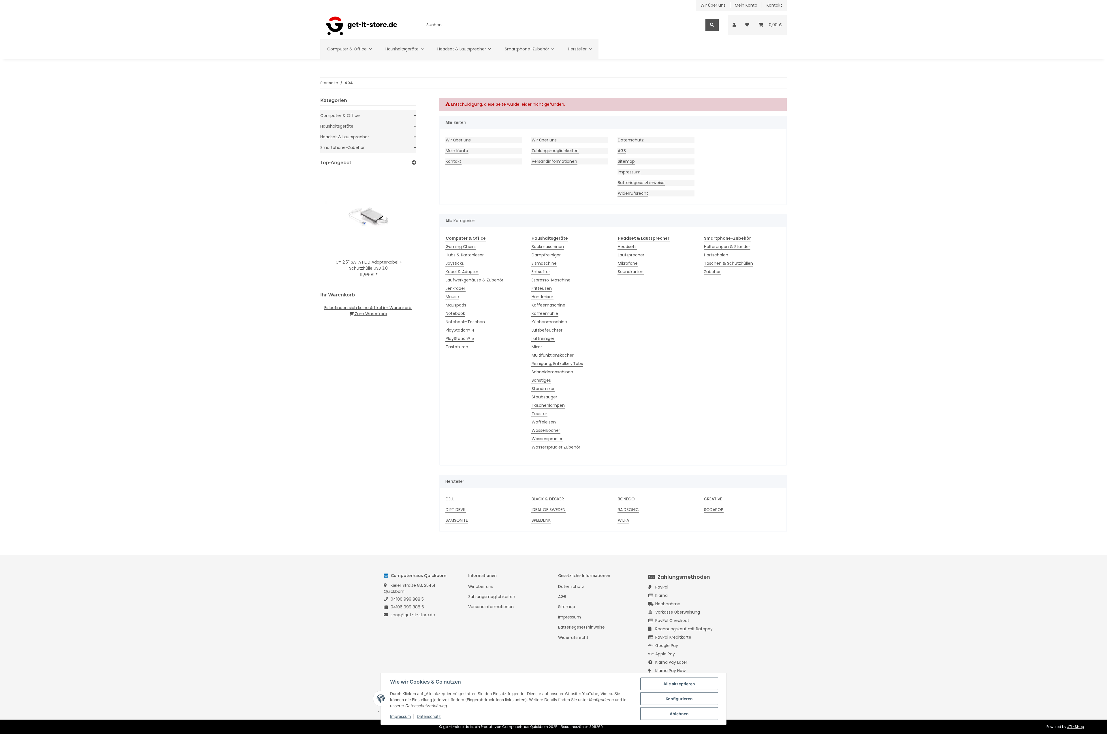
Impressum (629, 172)
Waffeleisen (544, 422)
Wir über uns (713, 5)
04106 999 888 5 (407, 599)
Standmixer (543, 388)
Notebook (455, 313)
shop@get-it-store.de (413, 615)
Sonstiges (541, 380)
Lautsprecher (631, 255)
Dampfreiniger (546, 255)
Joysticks (455, 263)
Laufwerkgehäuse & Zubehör (474, 280)
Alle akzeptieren (679, 683)
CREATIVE (713, 499)
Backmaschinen (548, 246)
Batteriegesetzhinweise (641, 183)
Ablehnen (679, 713)
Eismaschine (544, 263)
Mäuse (452, 297)
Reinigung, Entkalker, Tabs (557, 363)
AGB (622, 151)
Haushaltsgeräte (336, 126)
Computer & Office (340, 115)
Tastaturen (457, 347)
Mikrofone (628, 263)
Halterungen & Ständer (727, 246)
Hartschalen (716, 255)
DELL (450, 499)
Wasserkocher (546, 430)
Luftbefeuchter (547, 330)
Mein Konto (746, 5)
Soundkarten (630, 272)
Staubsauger (544, 397)
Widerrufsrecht (633, 193)
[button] (734, 25)
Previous (334, 229)
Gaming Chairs (461, 246)
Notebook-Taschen (465, 322)
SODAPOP (713, 509)
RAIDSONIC (628, 509)
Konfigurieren (679, 698)
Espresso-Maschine (551, 280)
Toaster (539, 414)
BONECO (626, 499)
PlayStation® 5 (460, 338)
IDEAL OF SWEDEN (548, 509)
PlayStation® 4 (460, 330)
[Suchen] (712, 25)
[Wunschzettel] (747, 25)
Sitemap (626, 161)
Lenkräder (455, 288)
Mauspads (456, 305)
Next (402, 229)
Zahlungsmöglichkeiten (555, 151)
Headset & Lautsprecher (344, 137)
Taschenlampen (548, 405)
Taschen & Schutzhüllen (728, 263)
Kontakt (774, 5)
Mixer (537, 347)
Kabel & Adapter (462, 272)
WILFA (623, 520)
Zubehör (712, 272)
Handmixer (542, 297)
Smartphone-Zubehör (342, 147)
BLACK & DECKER (548, 499)
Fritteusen (542, 288)
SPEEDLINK (541, 520)
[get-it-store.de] (361, 25)
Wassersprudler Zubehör (556, 447)
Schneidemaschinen (552, 372)
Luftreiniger (543, 338)
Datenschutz (631, 140)
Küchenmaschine (549, 322)
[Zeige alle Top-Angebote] (414, 162)
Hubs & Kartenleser (465, 255)
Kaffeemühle (545, 313)
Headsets (627, 246)
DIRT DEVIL (456, 509)
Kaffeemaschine (548, 305)
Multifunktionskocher (553, 355)
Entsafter (541, 272)
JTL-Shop (1075, 726)
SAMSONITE (457, 520)
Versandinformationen (554, 161)
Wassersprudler (547, 439)
